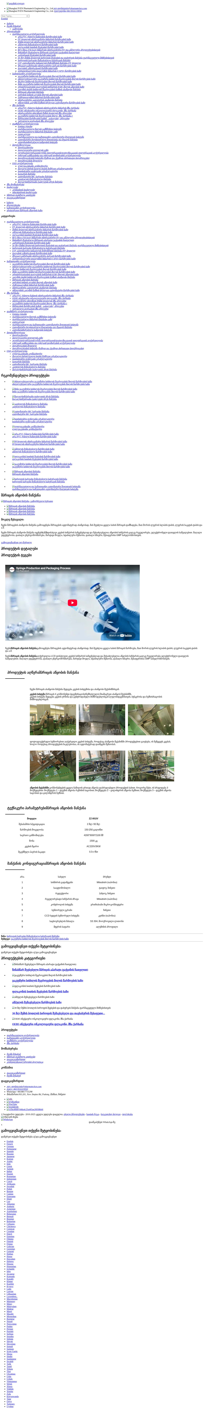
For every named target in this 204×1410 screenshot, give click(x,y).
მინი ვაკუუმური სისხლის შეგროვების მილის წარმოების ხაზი (43, 391)
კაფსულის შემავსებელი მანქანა (28, 406)
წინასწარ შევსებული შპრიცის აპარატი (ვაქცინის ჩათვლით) (50, 969)
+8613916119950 (68, 11)
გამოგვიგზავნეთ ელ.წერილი (16, 542)
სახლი (10, 202)
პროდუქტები (13, 205)
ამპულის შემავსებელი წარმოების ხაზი (32, 452)
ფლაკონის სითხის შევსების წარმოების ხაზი (35, 459)
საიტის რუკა (92, 1114)
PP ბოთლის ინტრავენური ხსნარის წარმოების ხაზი (38, 444)
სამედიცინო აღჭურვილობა (21, 208)
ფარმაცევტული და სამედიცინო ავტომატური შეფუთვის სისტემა (45, 489)
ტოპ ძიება (127, 1114)
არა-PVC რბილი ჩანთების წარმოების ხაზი (34, 437)
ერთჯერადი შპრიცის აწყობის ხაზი (24, 210)
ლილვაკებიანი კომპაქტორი (27, 429)
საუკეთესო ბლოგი (110, 1114)
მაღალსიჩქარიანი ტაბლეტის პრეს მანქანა (34, 399)
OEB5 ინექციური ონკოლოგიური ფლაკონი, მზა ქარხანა (48, 1024)
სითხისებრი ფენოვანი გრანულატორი (32, 421)
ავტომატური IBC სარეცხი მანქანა (29, 414)
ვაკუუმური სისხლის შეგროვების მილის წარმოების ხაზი (41, 467)
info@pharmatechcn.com (70, 8)
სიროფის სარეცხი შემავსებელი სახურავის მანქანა (38, 482)
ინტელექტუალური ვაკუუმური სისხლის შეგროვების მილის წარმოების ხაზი (51, 384)
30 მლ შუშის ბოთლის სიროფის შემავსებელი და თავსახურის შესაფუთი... (58, 1013)
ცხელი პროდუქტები (74, 1114)
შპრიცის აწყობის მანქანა (25, 474)
